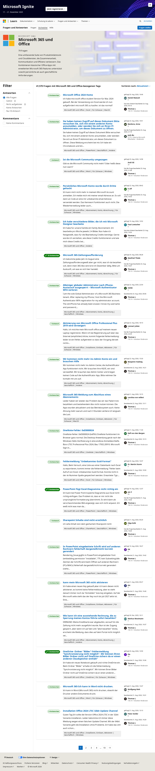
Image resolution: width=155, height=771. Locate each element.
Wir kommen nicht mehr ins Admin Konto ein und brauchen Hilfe (90, 360)
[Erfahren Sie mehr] (15, 101)
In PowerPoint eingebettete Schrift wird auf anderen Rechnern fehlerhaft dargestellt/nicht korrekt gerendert (91, 549)
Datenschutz (67, 763)
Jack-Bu (131, 135)
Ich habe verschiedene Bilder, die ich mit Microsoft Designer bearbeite (90, 222)
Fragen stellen (145, 27)
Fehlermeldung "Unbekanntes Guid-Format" (87, 461)
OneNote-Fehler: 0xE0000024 (78, 430)
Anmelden (148, 21)
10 (104, 747)
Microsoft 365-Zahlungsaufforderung (83, 255)
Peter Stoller (133, 714)
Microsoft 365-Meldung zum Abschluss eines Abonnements (87, 395)
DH (129, 585)
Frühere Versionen (32, 763)
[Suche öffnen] (140, 21)
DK (129, 549)
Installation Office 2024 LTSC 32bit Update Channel (90, 710)
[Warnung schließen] (150, 5)
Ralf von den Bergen (136, 433)
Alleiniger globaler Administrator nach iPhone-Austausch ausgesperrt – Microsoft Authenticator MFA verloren (90, 287)
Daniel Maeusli (134, 98)
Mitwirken (55, 763)
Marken (20, 766)
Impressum (7, 766)
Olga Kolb (132, 523)
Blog (44, 763)
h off (130, 189)
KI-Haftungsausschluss (12, 763)
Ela (129, 654)
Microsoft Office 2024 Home (78, 94)
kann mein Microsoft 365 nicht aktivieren (85, 582)
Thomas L (132, 109)
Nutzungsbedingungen (111, 763)
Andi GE (131, 162)
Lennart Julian (134, 326)
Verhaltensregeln (131, 763)
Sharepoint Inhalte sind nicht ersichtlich (85, 520)
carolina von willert (136, 397)
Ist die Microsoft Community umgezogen (85, 159)
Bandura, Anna (134, 124)
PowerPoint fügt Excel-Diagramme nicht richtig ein (90, 489)
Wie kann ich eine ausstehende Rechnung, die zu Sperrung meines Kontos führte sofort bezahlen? (89, 616)
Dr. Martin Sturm (135, 464)
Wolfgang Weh (134, 689)
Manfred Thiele (134, 258)
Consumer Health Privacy (87, 763)
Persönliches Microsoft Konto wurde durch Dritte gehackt (89, 187)
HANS (130, 288)
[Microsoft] (4, 21)
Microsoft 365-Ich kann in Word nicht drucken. (88, 686)
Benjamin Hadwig (135, 362)
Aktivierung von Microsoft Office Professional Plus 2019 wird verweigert (90, 324)
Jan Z (130, 492)
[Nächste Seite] (110, 748)
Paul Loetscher (134, 224)
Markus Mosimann (135, 618)
